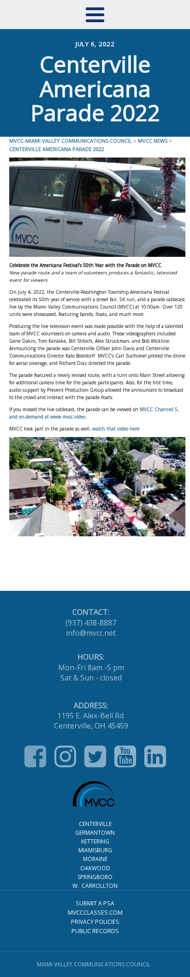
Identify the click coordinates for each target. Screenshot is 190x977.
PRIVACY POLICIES (95, 922)
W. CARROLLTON (95, 886)
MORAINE (95, 859)
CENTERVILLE (95, 824)
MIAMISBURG (95, 850)
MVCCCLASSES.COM (95, 912)
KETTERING (95, 841)
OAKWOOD (95, 868)
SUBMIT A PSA (95, 903)
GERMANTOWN (95, 833)
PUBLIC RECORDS (95, 931)
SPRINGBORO (95, 877)
